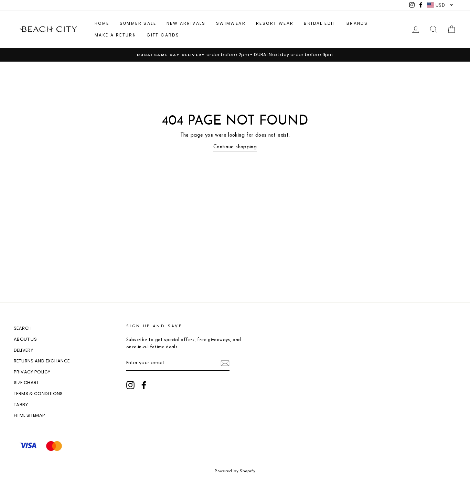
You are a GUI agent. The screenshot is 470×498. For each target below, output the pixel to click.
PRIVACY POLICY (32, 372)
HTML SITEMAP (29, 415)
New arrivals (186, 23)
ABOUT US (25, 339)
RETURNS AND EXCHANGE (42, 361)
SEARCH (23, 328)
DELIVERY (23, 350)
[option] (235, 54)
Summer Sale (138, 23)
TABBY (21, 404)
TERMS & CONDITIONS (38, 393)
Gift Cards (163, 35)
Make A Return (115, 35)
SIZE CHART (26, 382)
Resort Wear (274, 23)
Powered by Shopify (235, 471)
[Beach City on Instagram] (130, 385)
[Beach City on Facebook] (144, 385)
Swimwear (231, 23)
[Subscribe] (225, 363)
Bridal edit (320, 23)
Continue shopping (235, 147)
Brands (357, 23)
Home (102, 23)
